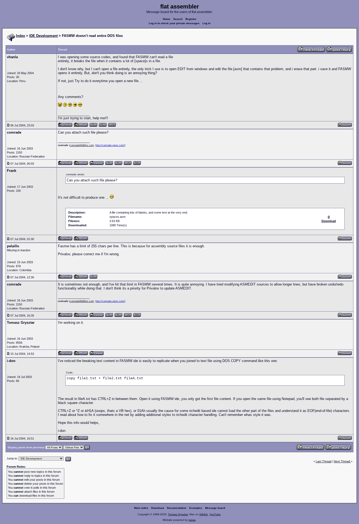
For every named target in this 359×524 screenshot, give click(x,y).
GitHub (203, 514)
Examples (195, 507)
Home (166, 19)
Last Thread (323, 461)
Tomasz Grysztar (178, 514)
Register (190, 19)
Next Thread (342, 461)
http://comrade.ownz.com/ (110, 145)
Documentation (176, 507)
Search (178, 19)
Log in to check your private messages (174, 23)
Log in (206, 23)
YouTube (215, 514)
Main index (141, 507)
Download (157, 507)
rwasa (192, 519)
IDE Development (43, 36)
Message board (215, 507)
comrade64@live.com (82, 145)
